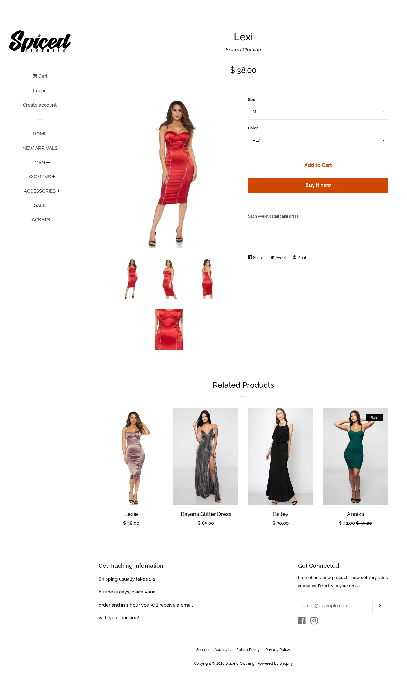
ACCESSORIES (40, 191)
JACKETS (40, 220)
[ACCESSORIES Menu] (59, 191)
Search (202, 650)
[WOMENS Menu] (54, 177)
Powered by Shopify (275, 663)
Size (251, 99)
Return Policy (248, 650)
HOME (40, 134)
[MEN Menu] (48, 163)
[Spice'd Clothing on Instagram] (314, 622)
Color (253, 128)
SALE (40, 205)
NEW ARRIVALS (40, 148)
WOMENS (40, 177)
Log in (40, 91)
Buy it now (318, 185)
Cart (42, 76)
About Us (222, 650)
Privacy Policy (278, 650)
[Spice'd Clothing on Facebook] (302, 622)
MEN (39, 162)
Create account (40, 105)
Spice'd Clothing (243, 49)
